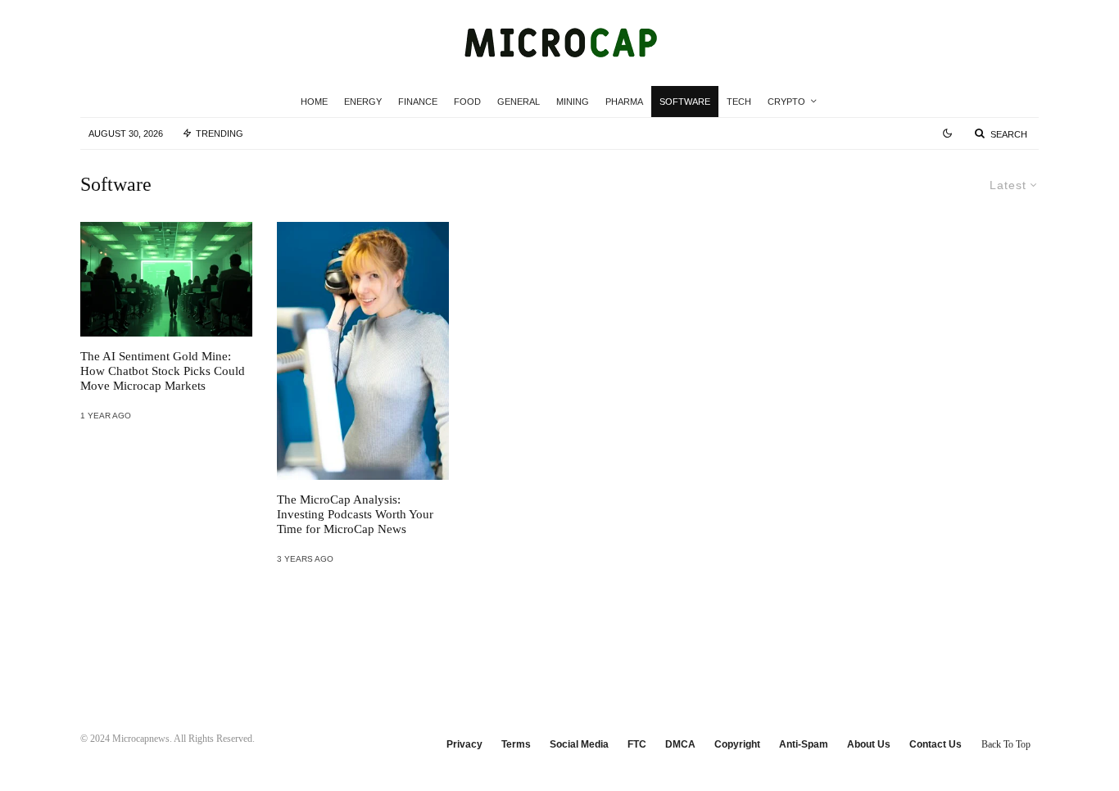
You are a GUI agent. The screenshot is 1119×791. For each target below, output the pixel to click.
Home (314, 101)
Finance (417, 101)
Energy (363, 101)
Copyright (737, 744)
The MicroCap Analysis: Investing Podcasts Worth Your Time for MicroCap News (355, 514)
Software (684, 101)
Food (467, 101)
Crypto (786, 101)
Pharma (624, 101)
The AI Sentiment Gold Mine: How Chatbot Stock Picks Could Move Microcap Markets (162, 371)
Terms (516, 744)
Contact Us (935, 744)
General (518, 101)
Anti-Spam (803, 744)
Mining (572, 101)
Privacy (464, 744)
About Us (868, 744)
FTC (636, 744)
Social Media (579, 744)
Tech (739, 101)
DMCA (680, 744)
